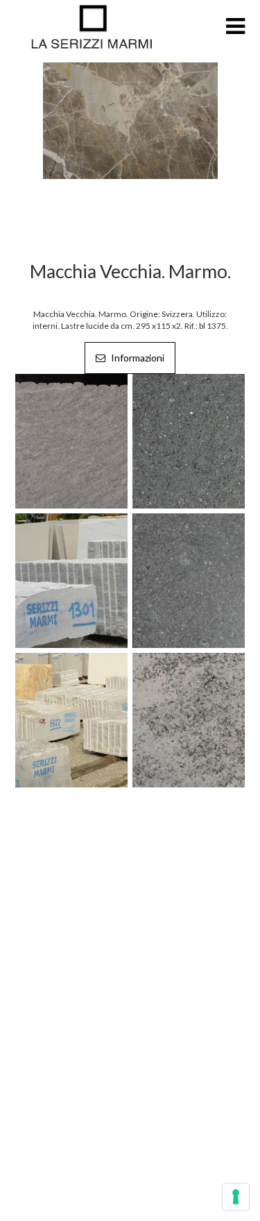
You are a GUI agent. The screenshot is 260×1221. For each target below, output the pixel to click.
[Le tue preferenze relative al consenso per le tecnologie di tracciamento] (236, 1197)
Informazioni (136, 358)
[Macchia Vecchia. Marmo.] (130, 120)
